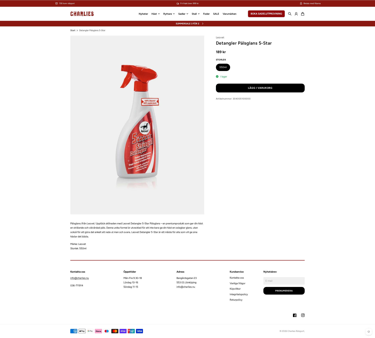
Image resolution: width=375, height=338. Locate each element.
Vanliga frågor (237, 283)
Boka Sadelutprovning (266, 13)
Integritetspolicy (239, 294)
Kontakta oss (237, 277)
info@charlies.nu (79, 278)
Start (72, 30)
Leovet (220, 37)
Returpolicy (236, 299)
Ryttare (167, 14)
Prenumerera (284, 290)
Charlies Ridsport (296, 331)
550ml (223, 67)
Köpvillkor (235, 288)
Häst (154, 14)
